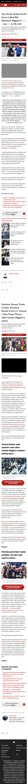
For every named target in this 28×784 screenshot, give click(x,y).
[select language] (19, 5)
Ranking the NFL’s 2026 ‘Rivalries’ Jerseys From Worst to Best (12, 679)
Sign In (24, 5)
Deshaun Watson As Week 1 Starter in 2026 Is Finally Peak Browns (14, 697)
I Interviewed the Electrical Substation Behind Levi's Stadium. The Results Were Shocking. (14, 674)
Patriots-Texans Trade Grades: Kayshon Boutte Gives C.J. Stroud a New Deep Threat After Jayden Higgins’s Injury (14, 685)
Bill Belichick (11, 88)
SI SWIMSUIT (8, 1)
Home (3, 290)
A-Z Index (3, 754)
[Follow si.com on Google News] (24, 213)
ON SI (2, 1)
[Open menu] (2, 5)
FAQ (17, 754)
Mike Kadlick (5, 331)
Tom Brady (4, 146)
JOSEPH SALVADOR (14, 273)
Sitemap (18, 750)
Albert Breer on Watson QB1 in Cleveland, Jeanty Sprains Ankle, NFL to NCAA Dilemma (14, 691)
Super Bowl (17, 142)
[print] (11, 282)
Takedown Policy (5, 748)
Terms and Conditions (21, 748)
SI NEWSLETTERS (17, 1)
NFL (7, 290)
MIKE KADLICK (12, 715)
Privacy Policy (4, 745)
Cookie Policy (19, 745)
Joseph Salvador (6, 34)
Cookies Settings (5, 757)
